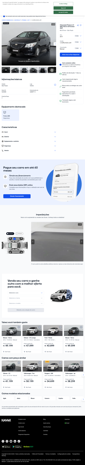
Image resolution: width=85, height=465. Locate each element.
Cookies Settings (63, 3)
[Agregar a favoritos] (81, 25)
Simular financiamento (17, 196)
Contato (45, 434)
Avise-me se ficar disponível (70, 54)
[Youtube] (11, 441)
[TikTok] (19, 441)
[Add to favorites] (19, 327)
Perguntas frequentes (23, 434)
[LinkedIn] (15, 441)
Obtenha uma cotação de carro (26, 310)
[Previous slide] (2, 44)
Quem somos (46, 423)
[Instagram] (7, 441)
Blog (44, 419)
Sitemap (4, 455)
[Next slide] (55, 44)
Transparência (76, 454)
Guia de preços (47, 427)
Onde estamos (22, 430)
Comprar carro (22, 419)
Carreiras (45, 430)
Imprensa (67, 419)
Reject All (63, 8)
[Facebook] (3, 441)
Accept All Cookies (63, 12)
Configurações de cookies (64, 454)
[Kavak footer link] (6, 427)
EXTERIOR (11, 233)
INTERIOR (20, 233)
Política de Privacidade (38, 454)
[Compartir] (78, 25)
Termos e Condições (50, 454)
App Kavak (21, 427)
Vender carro (21, 423)
